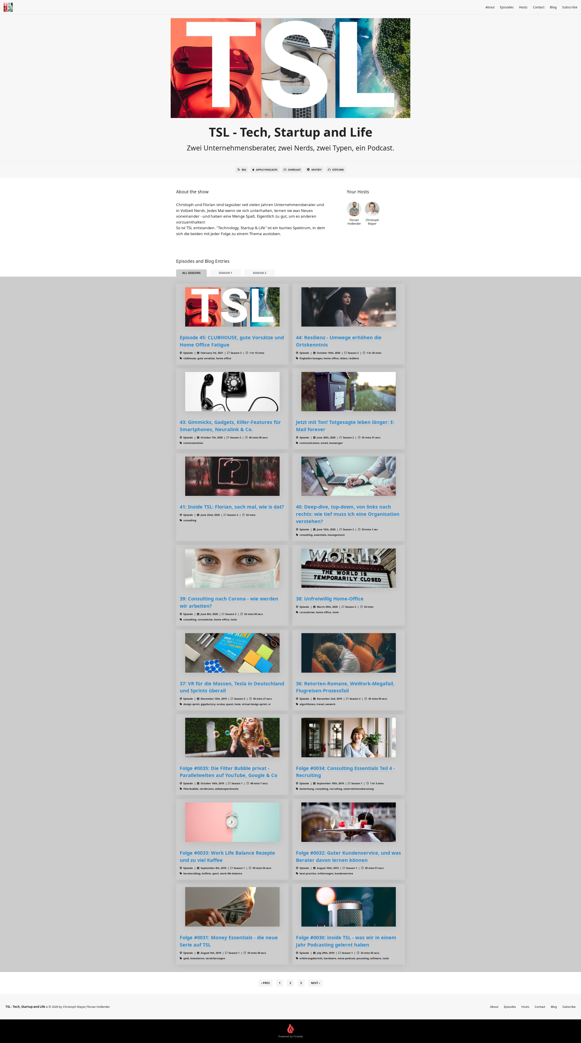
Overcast (294, 169)
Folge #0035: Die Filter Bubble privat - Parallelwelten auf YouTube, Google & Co (228, 772)
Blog (553, 7)
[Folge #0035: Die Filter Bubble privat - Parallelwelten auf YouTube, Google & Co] (232, 737)
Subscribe (569, 7)
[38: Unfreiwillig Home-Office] (348, 568)
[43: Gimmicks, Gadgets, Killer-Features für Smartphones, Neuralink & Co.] (232, 391)
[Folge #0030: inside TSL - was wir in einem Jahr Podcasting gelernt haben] (348, 906)
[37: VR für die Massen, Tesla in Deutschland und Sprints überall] (232, 652)
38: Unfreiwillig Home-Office (330, 598)
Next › (315, 983)
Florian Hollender (354, 221)
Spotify (316, 169)
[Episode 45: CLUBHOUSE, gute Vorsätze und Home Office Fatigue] (232, 307)
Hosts (523, 7)
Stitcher (338, 169)
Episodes (507, 7)
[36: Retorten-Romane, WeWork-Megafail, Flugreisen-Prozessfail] (348, 652)
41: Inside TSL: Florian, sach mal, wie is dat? (232, 506)
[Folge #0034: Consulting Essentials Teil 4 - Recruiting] (348, 737)
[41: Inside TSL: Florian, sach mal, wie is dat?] (232, 476)
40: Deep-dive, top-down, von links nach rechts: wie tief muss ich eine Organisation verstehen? (347, 513)
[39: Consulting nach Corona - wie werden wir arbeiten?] (232, 568)
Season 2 (259, 273)
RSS (244, 169)
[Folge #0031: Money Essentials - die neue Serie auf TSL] (232, 906)
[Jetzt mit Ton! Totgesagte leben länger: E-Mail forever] (348, 391)
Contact (538, 7)
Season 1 (225, 273)
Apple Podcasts (266, 169)
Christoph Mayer (372, 221)
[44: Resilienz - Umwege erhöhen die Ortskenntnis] (348, 307)
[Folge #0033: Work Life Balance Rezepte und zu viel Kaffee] (232, 822)
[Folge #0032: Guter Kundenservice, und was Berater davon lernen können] (348, 822)
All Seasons (191, 273)
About (490, 7)
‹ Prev (265, 983)
